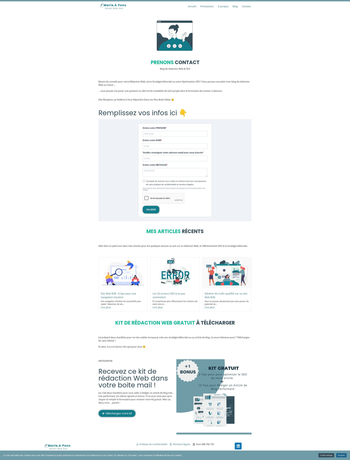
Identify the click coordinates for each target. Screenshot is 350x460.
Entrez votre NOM (152, 140)
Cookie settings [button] (326, 455)
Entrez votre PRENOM (154, 128)
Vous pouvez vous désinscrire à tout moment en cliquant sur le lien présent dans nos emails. (174, 189)
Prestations (207, 6)
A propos (223, 6)
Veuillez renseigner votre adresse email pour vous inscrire (173, 153)
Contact (246, 6)
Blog (235, 6)
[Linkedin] (238, 446)
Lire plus (106, 307)
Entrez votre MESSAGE (155, 165)
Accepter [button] (341, 455)
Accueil (192, 6)
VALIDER (151, 209)
